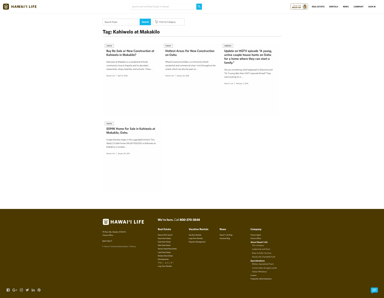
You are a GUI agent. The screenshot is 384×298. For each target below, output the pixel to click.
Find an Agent (255, 235)
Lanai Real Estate (164, 252)
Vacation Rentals (195, 235)
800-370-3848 (190, 219)
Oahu (109, 46)
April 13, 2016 (123, 75)
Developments (163, 259)
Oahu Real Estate (164, 242)
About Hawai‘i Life (259, 242)
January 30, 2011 (124, 153)
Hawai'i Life (228, 83)
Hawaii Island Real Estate (167, 249)
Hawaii (227, 46)
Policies (133, 246)
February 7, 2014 (242, 83)
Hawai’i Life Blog (226, 235)
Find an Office (108, 235)
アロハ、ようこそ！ (166, 263)
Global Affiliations (259, 271)
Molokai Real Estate (165, 256)
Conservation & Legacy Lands (264, 268)
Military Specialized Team (263, 264)
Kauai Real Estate (164, 238)
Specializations (257, 260)
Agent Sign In (107, 241)
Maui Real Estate (164, 245)
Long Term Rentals (165, 266)
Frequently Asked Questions (261, 279)
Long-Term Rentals (196, 238)
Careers (253, 275)
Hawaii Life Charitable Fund (263, 256)
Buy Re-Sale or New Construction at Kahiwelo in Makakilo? (130, 52)
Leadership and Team (261, 249)
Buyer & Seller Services (261, 253)
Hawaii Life (110, 75)
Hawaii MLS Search (165, 235)
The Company (258, 245)
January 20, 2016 (183, 75)
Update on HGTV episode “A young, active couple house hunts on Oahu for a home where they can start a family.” (248, 56)
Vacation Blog (225, 238)
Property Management (197, 242)
